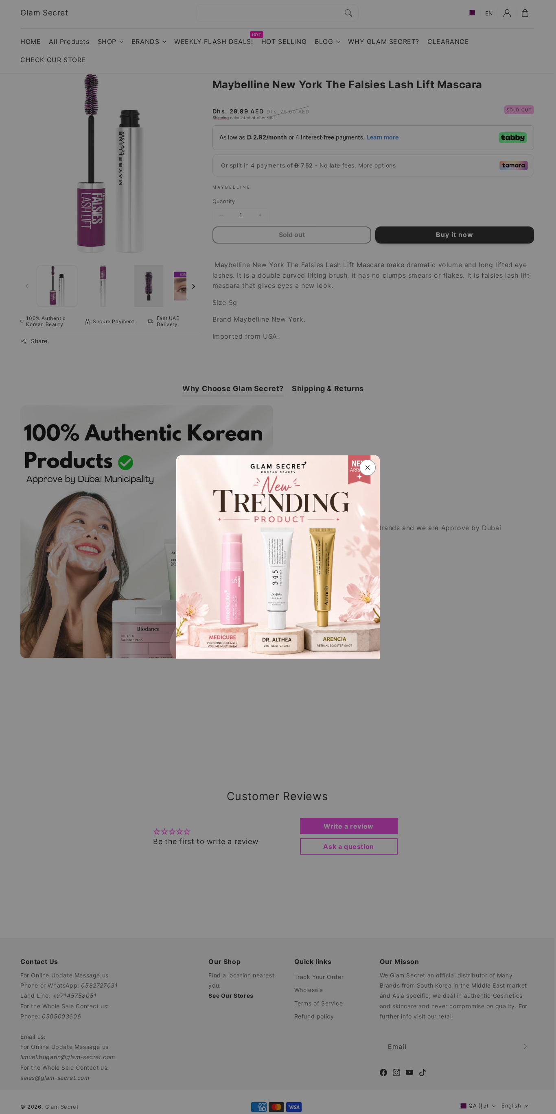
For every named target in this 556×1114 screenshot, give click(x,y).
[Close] (367, 467)
